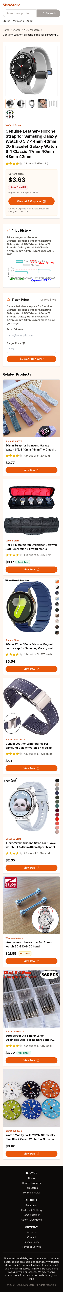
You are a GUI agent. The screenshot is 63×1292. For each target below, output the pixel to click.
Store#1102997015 (15, 1031)
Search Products (31, 1183)
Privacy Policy (31, 1242)
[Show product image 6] (10, 114)
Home (6, 29)
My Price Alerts (31, 1192)
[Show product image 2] (20, 103)
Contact (31, 1237)
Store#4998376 (14, 1131)
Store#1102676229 (15, 739)
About (30, 20)
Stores (6, 20)
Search (51, 13)
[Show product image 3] (31, 103)
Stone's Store (12, 540)
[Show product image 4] (42, 103)
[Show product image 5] (52, 103)
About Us (32, 1232)
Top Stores (31, 1187)
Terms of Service (31, 1246)
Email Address (15, 329)
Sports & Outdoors (31, 1219)
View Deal (29, 470)
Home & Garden (31, 1214)
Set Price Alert (34, 359)
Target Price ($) (16, 343)
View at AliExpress (29, 201)
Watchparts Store (14, 938)
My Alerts (18, 20)
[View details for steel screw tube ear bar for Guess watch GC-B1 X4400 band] (31, 905)
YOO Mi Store (32, 29)
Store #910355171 (14, 441)
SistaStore (11, 4)
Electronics (32, 1205)
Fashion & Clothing (31, 1210)
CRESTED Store (13, 839)
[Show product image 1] (10, 103)
